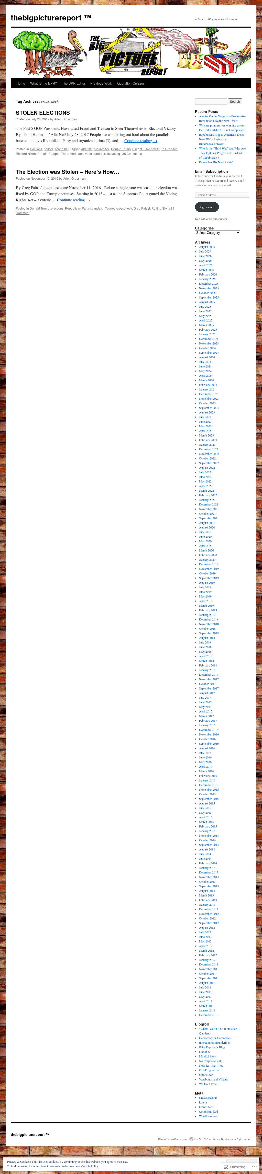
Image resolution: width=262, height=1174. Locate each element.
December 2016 (208, 730)
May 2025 (205, 316)
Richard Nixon (26, 153)
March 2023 (206, 435)
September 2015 (209, 799)
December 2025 (208, 283)
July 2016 (205, 753)
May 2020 (205, 541)
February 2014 (208, 863)
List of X (204, 1052)
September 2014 (209, 845)
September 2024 (209, 352)
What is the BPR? (43, 83)
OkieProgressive (209, 1070)
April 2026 (205, 265)
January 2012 (207, 960)
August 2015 (207, 803)
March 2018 (206, 661)
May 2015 (205, 812)
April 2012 (205, 946)
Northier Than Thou (211, 1065)
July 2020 (205, 532)
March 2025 (206, 325)
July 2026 (205, 251)
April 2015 (205, 817)
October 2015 (207, 794)
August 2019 (207, 582)
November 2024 (209, 343)
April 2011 (205, 1001)
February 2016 (208, 776)
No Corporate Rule (210, 1061)
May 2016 (205, 762)
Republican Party (77, 208)
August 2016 (207, 748)
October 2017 (207, 684)
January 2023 (207, 444)
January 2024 (207, 389)
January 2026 (207, 279)
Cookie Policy (90, 1166)
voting (116, 153)
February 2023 (208, 440)
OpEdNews (206, 1075)
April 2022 (205, 486)
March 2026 (206, 270)
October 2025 (207, 293)
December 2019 (208, 564)
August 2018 (207, 638)
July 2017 (205, 697)
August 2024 (207, 357)
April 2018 (205, 656)
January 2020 (207, 559)
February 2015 (208, 826)
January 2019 (207, 615)
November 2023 (209, 398)
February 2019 (208, 610)
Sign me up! (207, 207)
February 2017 (208, 720)
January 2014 (207, 868)
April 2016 (205, 766)
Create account (208, 1098)
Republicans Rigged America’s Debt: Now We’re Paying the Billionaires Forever (221, 139)
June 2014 (205, 858)
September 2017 (209, 688)
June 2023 (205, 421)
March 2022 (206, 490)
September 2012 (209, 923)
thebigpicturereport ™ (51, 17)
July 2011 (205, 987)
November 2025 (209, 288)
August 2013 (207, 891)
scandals (61, 149)
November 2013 (209, 877)
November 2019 (209, 569)
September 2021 (209, 518)
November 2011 (209, 969)
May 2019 (205, 596)
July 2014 (205, 854)
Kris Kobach (169, 149)
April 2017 (205, 711)
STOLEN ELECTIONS (43, 112)
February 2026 (208, 274)
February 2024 (208, 385)
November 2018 (209, 624)
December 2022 (208, 449)
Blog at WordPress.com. (173, 1139)
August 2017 (207, 693)
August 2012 (207, 927)
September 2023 (209, 408)
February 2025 (208, 329)
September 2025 (209, 297)
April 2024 (205, 375)
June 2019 (205, 592)
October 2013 (207, 881)
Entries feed (206, 1107)
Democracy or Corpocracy (215, 1038)
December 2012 (208, 909)
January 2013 (207, 904)
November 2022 (209, 454)
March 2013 (206, 895)
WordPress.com (208, 1116)
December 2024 (208, 339)
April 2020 (205, 546)
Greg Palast (142, 208)
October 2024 (207, 348)
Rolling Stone (160, 208)
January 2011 (207, 1010)
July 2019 (205, 587)
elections (36, 149)
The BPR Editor (73, 83)
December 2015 (208, 785)
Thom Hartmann (72, 153)
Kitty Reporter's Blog (212, 1047)
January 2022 (207, 500)
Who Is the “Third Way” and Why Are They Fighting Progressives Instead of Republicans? (222, 152)
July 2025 (205, 306)
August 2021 (207, 523)
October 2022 (207, 458)
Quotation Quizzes (131, 83)
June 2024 (205, 366)
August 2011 (207, 983)
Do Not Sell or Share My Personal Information (222, 1139)
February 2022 (208, 495)
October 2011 (207, 973)
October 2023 (207, 403)
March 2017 (206, 716)
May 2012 (205, 941)
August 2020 (207, 527)
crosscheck (102, 149)
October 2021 (207, 513)
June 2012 (205, 937)
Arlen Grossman (65, 119)
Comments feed (208, 1111)
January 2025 (207, 334)
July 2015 (205, 808)
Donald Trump (121, 149)
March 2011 (206, 1006)
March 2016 (206, 771)
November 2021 (209, 509)
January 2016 (207, 780)
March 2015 (206, 822)
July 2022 (205, 472)
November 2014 (209, 835)
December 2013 (208, 872)
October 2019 (207, 573)
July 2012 (205, 932)
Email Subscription (211, 171)
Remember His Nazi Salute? (216, 162)
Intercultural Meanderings (214, 1042)
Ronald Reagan (48, 153)
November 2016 (209, 734)
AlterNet (86, 149)
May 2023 (205, 426)
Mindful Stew (207, 1056)
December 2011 (208, 964)
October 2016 (207, 739)
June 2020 (205, 536)
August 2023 (207, 412)
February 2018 (208, 665)
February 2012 (208, 955)
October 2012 (207, 918)
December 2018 (208, 619)
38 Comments (132, 153)
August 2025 (207, 302)
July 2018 (205, 642)
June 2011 (205, 992)
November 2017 (209, 679)
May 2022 (205, 481)
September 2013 (209, 886)
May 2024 (205, 371)
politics (48, 149)
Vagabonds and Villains (213, 1079)
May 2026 (205, 260)
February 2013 (208, 900)
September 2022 (209, 463)
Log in (203, 1102)
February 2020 (208, 555)
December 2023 (208, 394)
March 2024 (206, 380)
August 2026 (207, 247)
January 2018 (207, 670)
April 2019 (205, 601)
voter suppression (97, 153)
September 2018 (209, 633)
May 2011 (205, 996)
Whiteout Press (208, 1084)
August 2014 (207, 849)
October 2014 (207, 840)
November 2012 (209, 914)
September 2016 (209, 743)
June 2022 (205, 477)
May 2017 (205, 707)
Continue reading (140, 140)
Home (20, 83)
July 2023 (205, 417)
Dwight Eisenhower (145, 149)
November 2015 (209, 789)
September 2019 (209, 578)
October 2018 (207, 628)
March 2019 (206, 605)
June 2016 (205, 757)
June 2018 (205, 647)
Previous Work (101, 83)
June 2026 (205, 256)
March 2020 (206, 550)
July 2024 (205, 362)
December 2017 (208, 674)
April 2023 (205, 431)
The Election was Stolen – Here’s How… (67, 171)
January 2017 (207, 725)
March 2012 (206, 950)
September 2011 (209, 978)
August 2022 (207, 467)
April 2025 (205, 320)
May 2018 (205, 651)
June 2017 (205, 702)
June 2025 (205, 311)
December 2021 (208, 504)
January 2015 (207, 831)
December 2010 (208, 1015)
